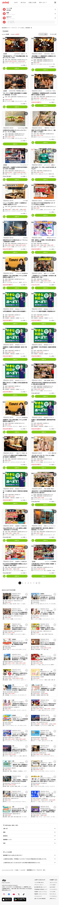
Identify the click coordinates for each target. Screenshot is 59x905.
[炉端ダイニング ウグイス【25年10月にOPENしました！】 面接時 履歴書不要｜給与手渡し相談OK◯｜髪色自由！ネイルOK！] (43, 526)
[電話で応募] (4, 68)
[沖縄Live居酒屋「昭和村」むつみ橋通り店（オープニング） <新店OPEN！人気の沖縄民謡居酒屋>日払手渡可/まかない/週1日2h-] (43, 489)
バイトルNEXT (53, 884)
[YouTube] (14, 894)
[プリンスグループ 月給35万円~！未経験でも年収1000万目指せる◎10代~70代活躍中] (15, 165)
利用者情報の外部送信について (40, 889)
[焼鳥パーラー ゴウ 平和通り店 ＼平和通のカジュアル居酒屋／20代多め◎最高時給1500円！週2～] (43, 273)
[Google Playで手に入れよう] (20, 899)
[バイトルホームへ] (5, 2)
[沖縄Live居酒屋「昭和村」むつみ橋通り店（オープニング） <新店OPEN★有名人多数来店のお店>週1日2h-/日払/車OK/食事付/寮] (43, 381)
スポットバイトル (53, 882)
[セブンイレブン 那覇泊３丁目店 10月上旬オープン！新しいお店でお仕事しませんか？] (43, 165)
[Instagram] (4, 894)
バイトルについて (38, 896)
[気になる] (26, 39)
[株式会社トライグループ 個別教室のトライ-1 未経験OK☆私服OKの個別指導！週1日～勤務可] (15, 345)
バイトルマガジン (53, 889)
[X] (19, 894)
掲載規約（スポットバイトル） (40, 893)
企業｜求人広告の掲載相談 (39, 898)
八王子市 (23, 870)
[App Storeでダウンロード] (7, 899)
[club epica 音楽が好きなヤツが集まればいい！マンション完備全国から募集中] (15, 238)
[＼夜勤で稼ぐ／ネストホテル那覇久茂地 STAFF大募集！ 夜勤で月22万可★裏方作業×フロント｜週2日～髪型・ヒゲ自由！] (43, 128)
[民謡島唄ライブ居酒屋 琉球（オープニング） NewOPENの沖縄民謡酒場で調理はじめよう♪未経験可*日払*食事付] (15, 562)
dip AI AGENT (52, 887)
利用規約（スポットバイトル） (40, 891)
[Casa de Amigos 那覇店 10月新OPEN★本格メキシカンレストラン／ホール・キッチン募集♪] (15, 128)
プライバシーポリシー (39, 884)
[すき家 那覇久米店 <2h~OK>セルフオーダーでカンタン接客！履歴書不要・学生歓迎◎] (43, 453)
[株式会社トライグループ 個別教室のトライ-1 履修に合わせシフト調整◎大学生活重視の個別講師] (15, 380)
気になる (23, 2)
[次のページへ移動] (39, 583)
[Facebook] (9, 894)
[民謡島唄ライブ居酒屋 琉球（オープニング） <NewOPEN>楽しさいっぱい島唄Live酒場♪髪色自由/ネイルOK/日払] (15, 526)
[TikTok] (24, 894)
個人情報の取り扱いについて (40, 887)
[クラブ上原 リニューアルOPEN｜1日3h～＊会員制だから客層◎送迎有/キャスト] (15, 201)
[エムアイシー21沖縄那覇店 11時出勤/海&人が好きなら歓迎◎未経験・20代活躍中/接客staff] (43, 562)
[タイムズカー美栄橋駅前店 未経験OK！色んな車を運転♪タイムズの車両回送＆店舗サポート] (15, 273)
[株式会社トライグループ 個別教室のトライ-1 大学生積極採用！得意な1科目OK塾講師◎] (15, 309)
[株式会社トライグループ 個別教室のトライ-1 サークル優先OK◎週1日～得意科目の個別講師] (15, 489)
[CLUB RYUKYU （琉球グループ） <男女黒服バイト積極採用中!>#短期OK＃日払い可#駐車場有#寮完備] (43, 54)
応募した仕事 (32, 2)
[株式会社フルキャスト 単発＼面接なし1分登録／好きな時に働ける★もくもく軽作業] (43, 238)
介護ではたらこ (53, 898)
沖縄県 (16, 870)
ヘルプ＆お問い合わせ (39, 882)
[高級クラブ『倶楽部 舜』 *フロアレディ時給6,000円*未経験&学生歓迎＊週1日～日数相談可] (15, 453)
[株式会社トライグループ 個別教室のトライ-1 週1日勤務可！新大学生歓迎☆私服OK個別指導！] (43, 345)
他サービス (42, 2)
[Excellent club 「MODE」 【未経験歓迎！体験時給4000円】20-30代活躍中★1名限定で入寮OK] (43, 91)
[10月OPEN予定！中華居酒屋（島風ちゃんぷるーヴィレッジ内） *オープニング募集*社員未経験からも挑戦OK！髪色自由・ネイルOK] (15, 91)
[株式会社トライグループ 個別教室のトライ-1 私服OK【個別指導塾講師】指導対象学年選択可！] (43, 417)
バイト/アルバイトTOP (7, 870)
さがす (16, 2)
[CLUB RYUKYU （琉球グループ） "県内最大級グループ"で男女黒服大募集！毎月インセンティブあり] (15, 54)
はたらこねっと (53, 893)
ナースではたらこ (53, 896)
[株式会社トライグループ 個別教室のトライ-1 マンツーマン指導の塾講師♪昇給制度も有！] (43, 309)
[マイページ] (55, 2)
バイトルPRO (52, 891)
